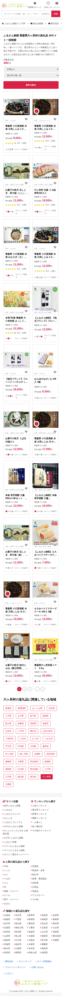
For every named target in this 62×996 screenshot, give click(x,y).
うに (6, 883)
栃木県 (7, 948)
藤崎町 (8, 761)
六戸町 (8, 777)
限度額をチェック (35, 7)
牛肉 (6, 866)
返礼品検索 (38, 23)
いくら (7, 870)
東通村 (8, 708)
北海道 (7, 915)
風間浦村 (22, 708)
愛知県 (31, 923)
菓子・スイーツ (11, 899)
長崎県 (56, 919)
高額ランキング (39, 818)
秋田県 (7, 932)
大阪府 (31, 940)
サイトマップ (25, 961)
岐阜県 (31, 915)
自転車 (35, 883)
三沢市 (23, 738)
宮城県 (7, 928)
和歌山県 (32, 953)
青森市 (46, 723)
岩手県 (7, 923)
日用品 (35, 887)
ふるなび (8, 810)
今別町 (33, 746)
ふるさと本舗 (10, 842)
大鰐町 (21, 761)
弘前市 (8, 731)
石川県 (18, 940)
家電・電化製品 (39, 879)
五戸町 (21, 716)
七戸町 (48, 769)
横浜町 (21, 777)
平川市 (8, 746)
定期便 (35, 866)
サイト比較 (12, 801)
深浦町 (37, 754)
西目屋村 (51, 754)
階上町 (8, 723)
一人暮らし (37, 822)
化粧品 (35, 891)
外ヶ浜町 (9, 754)
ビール (7, 895)
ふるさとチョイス (12, 814)
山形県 (7, 936)
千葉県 (18, 919)
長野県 (18, 953)
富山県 (18, 936)
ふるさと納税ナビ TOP (15, 23)
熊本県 (56, 923)
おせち (7, 904)
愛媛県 (45, 944)
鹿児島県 (57, 936)
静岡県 (31, 919)
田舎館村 (34, 761)
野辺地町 (34, 769)
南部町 (46, 716)
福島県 (7, 940)
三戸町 (8, 716)
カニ (6, 874)
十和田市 (9, 738)
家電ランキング (39, 814)
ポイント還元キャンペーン (16, 854)
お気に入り (48, 7)
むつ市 (35, 738)
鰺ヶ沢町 (24, 754)
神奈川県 (19, 928)
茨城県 (7, 944)
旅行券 (35, 874)
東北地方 (55, 23)
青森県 (33, 723)
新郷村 (21, 723)
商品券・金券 (38, 870)
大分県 (56, 928)
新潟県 (18, 932)
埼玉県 (18, 915)
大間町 (8, 784)
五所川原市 (48, 731)
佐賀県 (56, 915)
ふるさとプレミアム (13, 822)
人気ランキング (39, 806)
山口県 (45, 932)
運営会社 (9, 961)
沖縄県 (56, 940)
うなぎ (7, 879)
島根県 (45, 919)
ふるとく (9, 973)
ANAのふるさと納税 (13, 826)
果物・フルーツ (11, 891)
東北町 (33, 777)
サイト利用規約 (44, 961)
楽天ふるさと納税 (12, 806)
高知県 (45, 948)
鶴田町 (8, 769)
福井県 (18, 944)
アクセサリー (38, 895)
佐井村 (52, 708)
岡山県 (45, 923)
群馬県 (7, 953)
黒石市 (33, 731)
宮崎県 (56, 932)
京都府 (31, 936)
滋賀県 (31, 932)
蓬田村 (46, 746)
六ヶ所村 (47, 777)
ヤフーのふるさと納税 (14, 846)
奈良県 (31, 948)
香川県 (45, 940)
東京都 (18, 923)
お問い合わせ (37, 967)
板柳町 (48, 761)
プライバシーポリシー (15, 967)
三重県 (31, 928)
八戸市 (21, 731)
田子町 (33, 716)
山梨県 (18, 948)
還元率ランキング (40, 810)
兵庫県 (31, 944)
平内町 (21, 746)
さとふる (8, 818)
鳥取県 (45, 915)
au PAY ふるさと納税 (13, 838)
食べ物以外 (37, 826)
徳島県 (45, 936)
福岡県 (45, 953)
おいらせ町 (37, 708)
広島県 (45, 928)
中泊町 (21, 769)
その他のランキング (41, 831)
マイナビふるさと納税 (14, 850)
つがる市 (49, 738)
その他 (35, 899)
